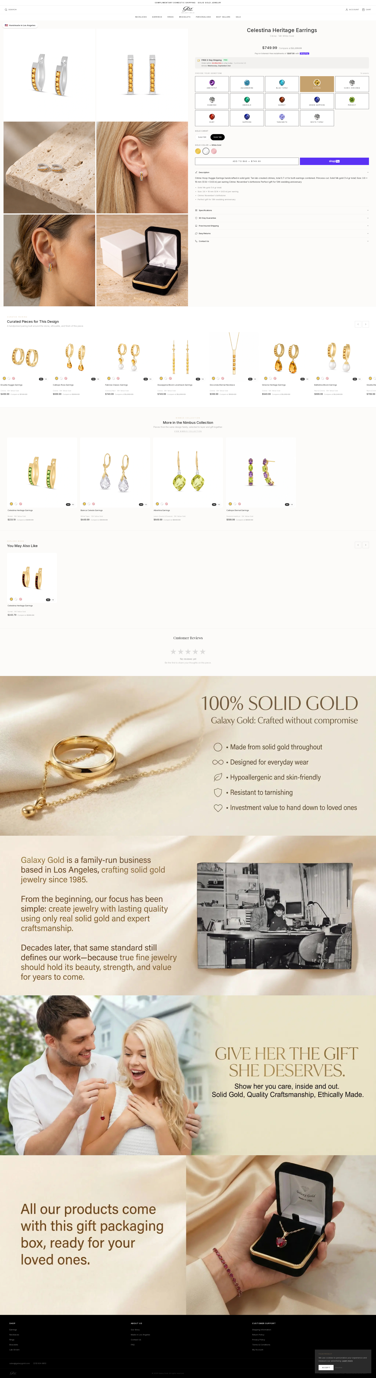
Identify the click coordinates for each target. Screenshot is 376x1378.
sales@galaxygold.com (19, 1363)
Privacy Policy (258, 1339)
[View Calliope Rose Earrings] (77, 357)
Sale (238, 17)
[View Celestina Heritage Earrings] (42, 472)
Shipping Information (261, 1329)
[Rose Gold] (214, 151)
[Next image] (46, 357)
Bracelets (185, 17)
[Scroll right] (365, 324)
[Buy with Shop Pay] (334, 161)
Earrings (157, 17)
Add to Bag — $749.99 (247, 161)
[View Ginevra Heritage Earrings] (286, 357)
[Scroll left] (358, 324)
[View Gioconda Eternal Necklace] (234, 357)
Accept (326, 1368)
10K (41, 379)
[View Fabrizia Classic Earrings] (130, 357)
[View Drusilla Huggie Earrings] (25, 357)
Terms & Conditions (261, 1344)
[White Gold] (206, 151)
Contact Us (136, 1339)
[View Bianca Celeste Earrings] (115, 472)
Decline (338, 1368)
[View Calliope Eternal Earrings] (261, 472)
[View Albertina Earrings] (188, 472)
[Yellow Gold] (198, 151)
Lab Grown (14, 1349)
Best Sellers (223, 17)
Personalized (203, 17)
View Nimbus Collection (188, 431)
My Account (257, 1349)
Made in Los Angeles (140, 1334)
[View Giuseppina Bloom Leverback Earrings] (182, 357)
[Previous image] (3, 357)
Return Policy (258, 1334)
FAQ (133, 1344)
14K (46, 379)
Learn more (347, 1361)
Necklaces (141, 17)
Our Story (135, 1329)
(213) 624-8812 (39, 1363)
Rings (171, 17)
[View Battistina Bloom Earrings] (339, 357)
